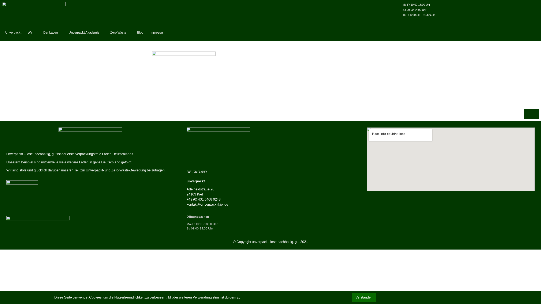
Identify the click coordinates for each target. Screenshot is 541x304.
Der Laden (50, 32)
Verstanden (364, 297)
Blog (140, 32)
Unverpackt (13, 32)
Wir (30, 32)
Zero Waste (118, 32)
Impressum (157, 32)
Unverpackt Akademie (84, 32)
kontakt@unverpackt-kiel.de (207, 204)
